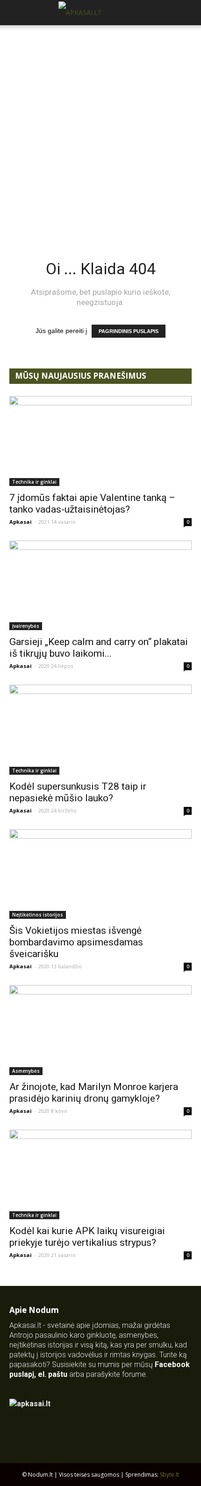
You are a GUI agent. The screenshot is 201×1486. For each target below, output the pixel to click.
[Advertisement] (100, 130)
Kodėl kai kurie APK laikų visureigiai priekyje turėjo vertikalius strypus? (87, 1236)
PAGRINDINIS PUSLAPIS (128, 331)
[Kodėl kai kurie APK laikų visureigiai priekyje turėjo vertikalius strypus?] (100, 1175)
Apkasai (20, 521)
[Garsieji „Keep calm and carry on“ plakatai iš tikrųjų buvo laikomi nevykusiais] (100, 586)
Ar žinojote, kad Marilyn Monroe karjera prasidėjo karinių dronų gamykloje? (93, 1092)
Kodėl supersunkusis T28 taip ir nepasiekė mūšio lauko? (77, 792)
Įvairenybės (25, 626)
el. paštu (52, 1374)
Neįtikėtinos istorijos (37, 914)
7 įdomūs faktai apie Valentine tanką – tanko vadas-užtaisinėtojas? (92, 503)
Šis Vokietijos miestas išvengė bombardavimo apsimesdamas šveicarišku (76, 942)
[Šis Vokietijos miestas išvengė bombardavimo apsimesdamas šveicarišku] (100, 874)
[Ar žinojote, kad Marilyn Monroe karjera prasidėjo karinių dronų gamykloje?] (100, 1030)
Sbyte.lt (169, 1475)
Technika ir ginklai (34, 482)
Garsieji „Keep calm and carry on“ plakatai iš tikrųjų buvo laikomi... (98, 647)
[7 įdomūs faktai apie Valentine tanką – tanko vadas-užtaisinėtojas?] (100, 441)
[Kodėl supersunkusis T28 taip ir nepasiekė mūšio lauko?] (100, 730)
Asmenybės (26, 1071)
